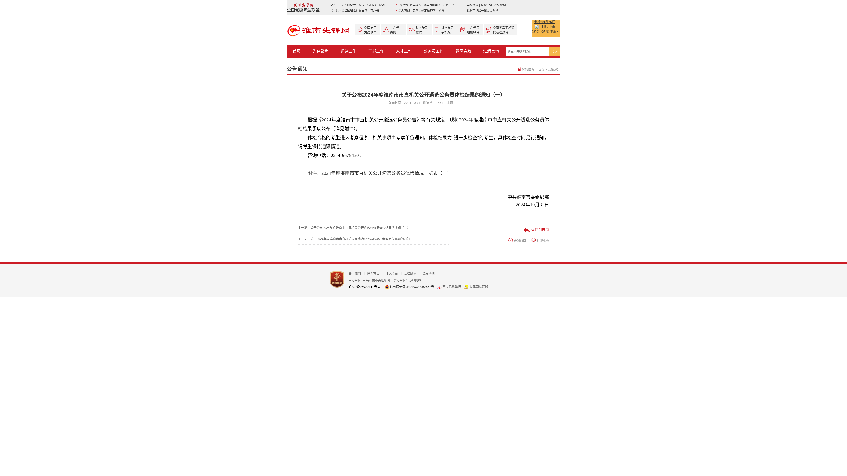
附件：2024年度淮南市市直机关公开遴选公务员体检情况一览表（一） (379, 173)
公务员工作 (434, 51)
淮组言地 (491, 51)
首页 (297, 51)
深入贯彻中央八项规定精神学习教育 (421, 10)
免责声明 (429, 273)
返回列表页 (539, 230)
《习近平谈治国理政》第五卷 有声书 (354, 10)
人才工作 (404, 51)
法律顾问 (412, 273)
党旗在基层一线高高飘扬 (482, 10)
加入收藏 (394, 273)
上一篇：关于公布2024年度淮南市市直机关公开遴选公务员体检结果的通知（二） (354, 227)
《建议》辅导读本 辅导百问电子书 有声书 (426, 5)
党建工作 (348, 51)
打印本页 (542, 240)
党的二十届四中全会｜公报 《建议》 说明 (357, 5)
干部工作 (376, 51)
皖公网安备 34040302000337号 (411, 286)
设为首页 (375, 273)
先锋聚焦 (320, 51)
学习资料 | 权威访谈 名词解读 (486, 5)
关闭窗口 (519, 240)
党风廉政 (463, 51)
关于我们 (357, 273)
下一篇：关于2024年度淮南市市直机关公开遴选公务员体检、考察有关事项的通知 (354, 239)
